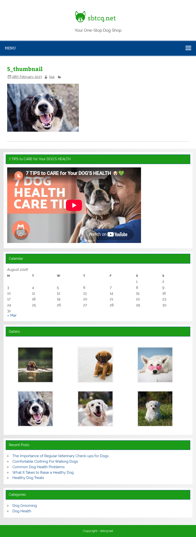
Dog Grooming (24, 505)
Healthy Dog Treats (28, 478)
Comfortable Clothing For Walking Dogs (45, 461)
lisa (51, 77)
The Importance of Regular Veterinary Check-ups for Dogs (60, 456)
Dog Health (21, 511)
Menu (10, 48)
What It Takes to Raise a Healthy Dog (43, 472)
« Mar (11, 315)
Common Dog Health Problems (38, 467)
